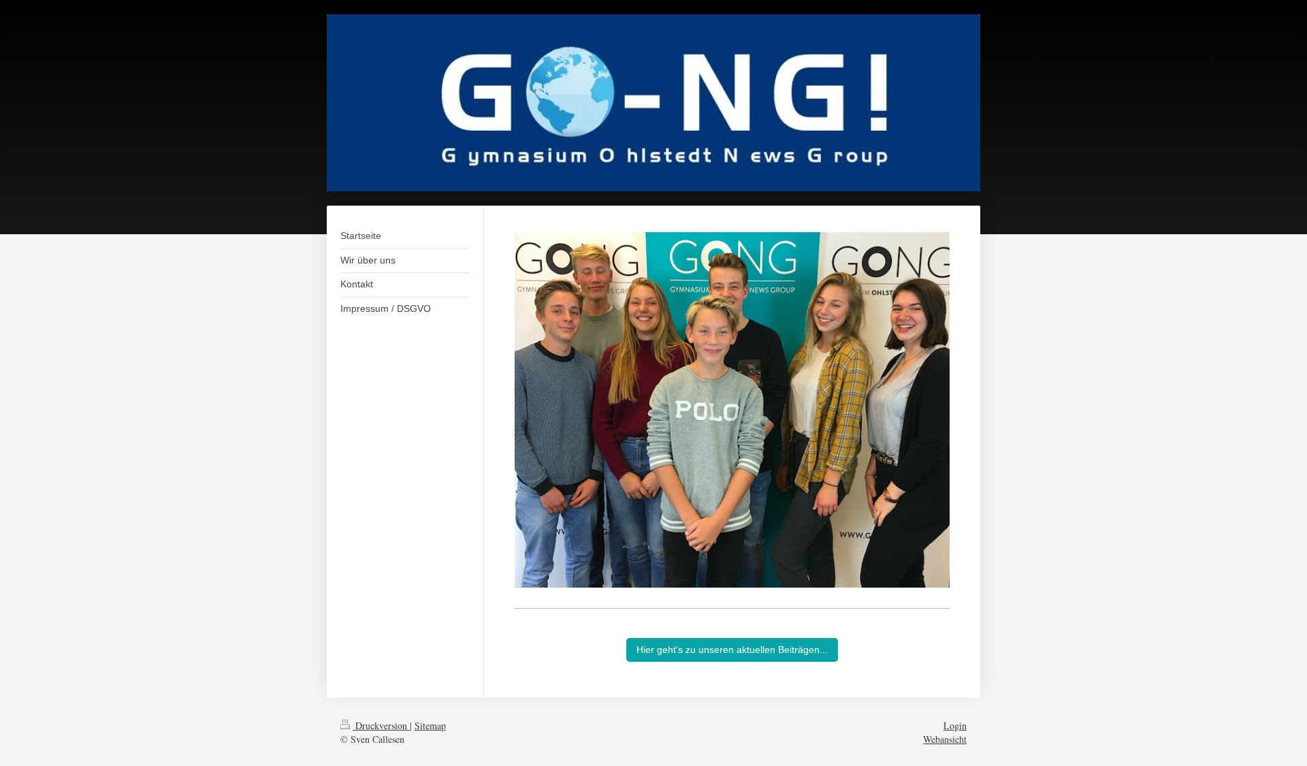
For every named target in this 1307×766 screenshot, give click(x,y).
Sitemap (430, 725)
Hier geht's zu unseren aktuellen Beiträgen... (732, 649)
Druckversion (381, 725)
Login (955, 725)
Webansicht (945, 739)
